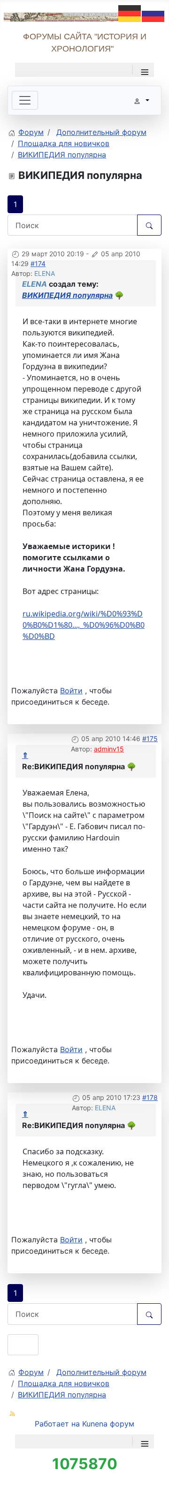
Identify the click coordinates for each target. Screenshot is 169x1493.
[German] (130, 12)
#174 (38, 263)
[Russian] (153, 12)
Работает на (57, 1423)
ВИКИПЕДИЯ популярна (67, 295)
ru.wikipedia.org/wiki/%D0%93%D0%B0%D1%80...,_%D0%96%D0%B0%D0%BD (84, 625)
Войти (71, 690)
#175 (150, 739)
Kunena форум (108, 1423)
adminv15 (109, 749)
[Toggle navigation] (25, 100)
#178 (150, 1097)
